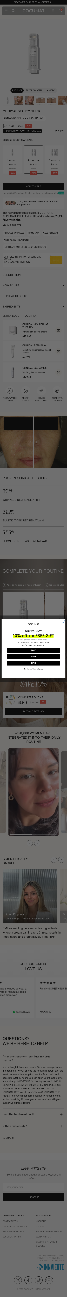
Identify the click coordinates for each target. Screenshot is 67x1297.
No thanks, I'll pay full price (33, 669)
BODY (33, 657)
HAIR (33, 663)
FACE (33, 650)
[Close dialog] (63, 621)
